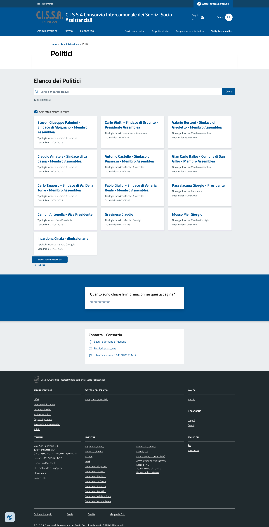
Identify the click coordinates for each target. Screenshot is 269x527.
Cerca (229, 91)
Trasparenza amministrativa (190, 31)
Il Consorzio (87, 31)
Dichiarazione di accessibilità (150, 456)
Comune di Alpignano (96, 466)
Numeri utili (39, 478)
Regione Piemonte (44, 3)
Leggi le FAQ (142, 465)
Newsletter (193, 450)
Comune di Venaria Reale (98, 501)
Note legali (142, 451)
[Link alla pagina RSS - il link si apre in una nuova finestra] (202, 17)
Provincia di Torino (94, 451)
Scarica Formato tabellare (49, 259)
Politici (37, 429)
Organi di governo (43, 419)
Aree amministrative (44, 404)
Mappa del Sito (117, 514)
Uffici (36, 399)
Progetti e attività (160, 31)
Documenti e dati (42, 409)
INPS (87, 461)
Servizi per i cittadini (134, 31)
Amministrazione (47, 31)
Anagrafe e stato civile (96, 399)
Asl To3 (88, 456)
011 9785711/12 (52, 458)
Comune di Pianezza (95, 486)
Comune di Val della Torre (98, 496)
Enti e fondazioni (42, 414)
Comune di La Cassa (95, 481)
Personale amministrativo (47, 424)
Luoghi (191, 420)
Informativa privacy (146, 446)
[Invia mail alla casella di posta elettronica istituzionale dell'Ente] (48, 462)
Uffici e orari (40, 473)
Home (54, 44)
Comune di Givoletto (95, 476)
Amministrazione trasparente (151, 461)
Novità (69, 31)
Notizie (191, 399)
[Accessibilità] (9, 517)
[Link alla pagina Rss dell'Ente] (189, 446)
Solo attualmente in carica (54, 112)
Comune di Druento (95, 471)
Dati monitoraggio (43, 514)
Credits (91, 514)
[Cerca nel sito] (228, 17)
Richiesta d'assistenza (147, 472)
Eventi (191, 425)
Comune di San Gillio (95, 491)
